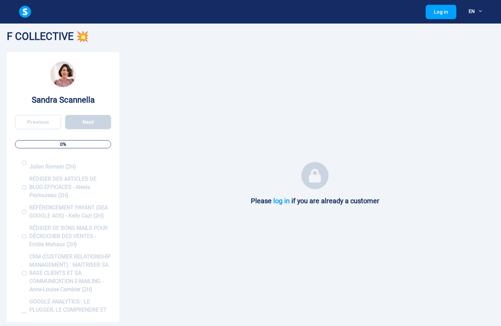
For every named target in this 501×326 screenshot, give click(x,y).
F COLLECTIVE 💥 (48, 36)
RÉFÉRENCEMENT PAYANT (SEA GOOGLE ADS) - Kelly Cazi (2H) (68, 211)
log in (281, 201)
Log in (445, 14)
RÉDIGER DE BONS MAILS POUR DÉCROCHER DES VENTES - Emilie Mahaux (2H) (68, 236)
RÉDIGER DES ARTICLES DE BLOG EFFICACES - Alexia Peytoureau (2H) (62, 187)
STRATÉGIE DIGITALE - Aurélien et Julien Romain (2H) (70, 162)
